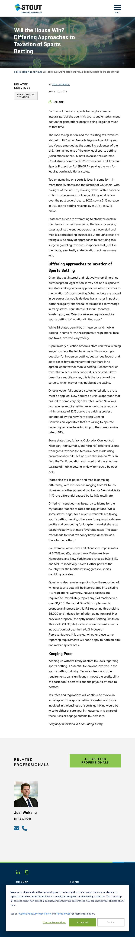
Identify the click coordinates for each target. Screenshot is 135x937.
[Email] (17, 828)
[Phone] (25, 828)
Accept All (82, 922)
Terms (74, 882)
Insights (26, 72)
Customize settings (54, 922)
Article (37, 72)
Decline (111, 922)
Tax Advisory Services (26, 95)
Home (17, 72)
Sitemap (22, 882)
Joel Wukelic (61, 84)
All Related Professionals (95, 760)
